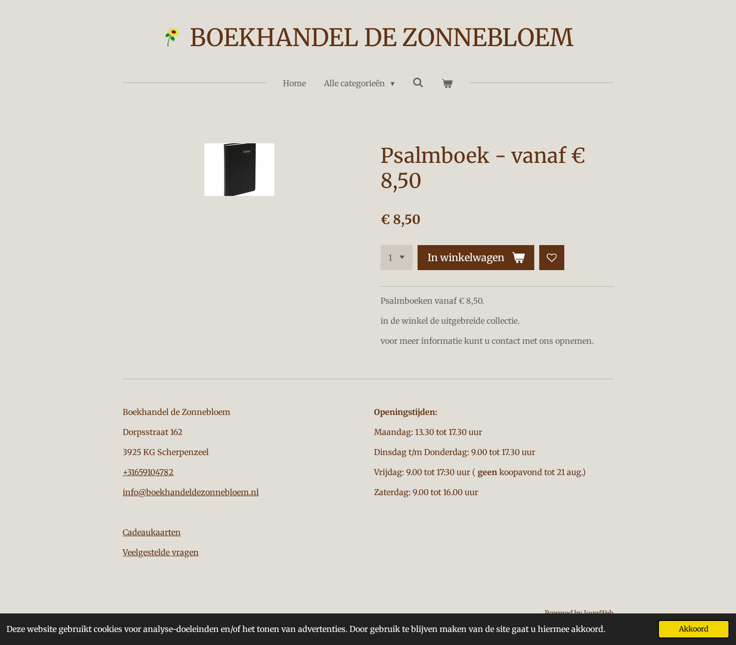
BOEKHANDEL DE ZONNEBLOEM (382, 38)
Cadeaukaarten (152, 532)
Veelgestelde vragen (161, 552)
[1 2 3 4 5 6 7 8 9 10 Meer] (397, 257)
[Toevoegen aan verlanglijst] (551, 257)
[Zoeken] (418, 82)
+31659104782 (148, 472)
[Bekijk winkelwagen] (447, 83)
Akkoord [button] (693, 628)
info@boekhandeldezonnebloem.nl (191, 492)
